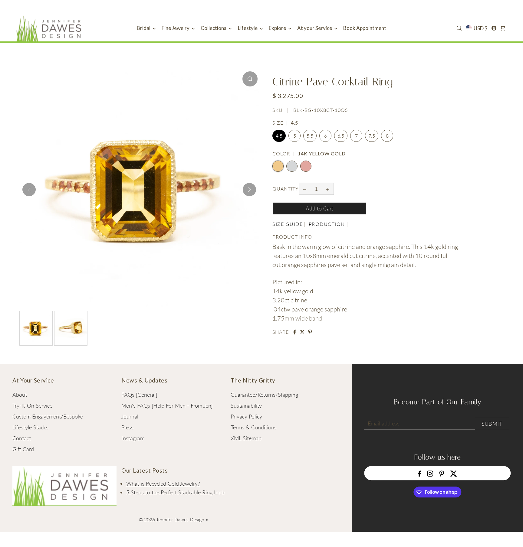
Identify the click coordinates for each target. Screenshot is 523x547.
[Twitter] (453, 473)
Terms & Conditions (254, 427)
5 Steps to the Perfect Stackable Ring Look (175, 492)
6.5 (340, 136)
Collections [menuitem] (214, 28)
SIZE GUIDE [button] (287, 224)
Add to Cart (319, 208)
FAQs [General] (139, 394)
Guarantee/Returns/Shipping (264, 394)
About (19, 394)
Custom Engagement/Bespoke (47, 416)
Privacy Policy (246, 416)
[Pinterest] (441, 473)
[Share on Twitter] (302, 332)
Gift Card (23, 449)
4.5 (279, 136)
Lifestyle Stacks (30, 427)
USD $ (480, 28)
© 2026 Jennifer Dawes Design (171, 519)
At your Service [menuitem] (315, 28)
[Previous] (29, 189)
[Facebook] (419, 473)
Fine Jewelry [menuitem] (176, 28)
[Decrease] (305, 188)
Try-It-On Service (32, 405)
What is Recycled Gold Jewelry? (163, 483)
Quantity (285, 188)
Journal (129, 416)
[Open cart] (503, 28)
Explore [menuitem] (278, 28)
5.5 (310, 136)
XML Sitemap (246, 438)
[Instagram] (430, 473)
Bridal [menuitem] (144, 28)
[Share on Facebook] (294, 332)
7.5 (371, 136)
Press (127, 427)
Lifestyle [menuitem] (248, 28)
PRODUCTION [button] (327, 224)
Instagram (132, 438)
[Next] (249, 189)
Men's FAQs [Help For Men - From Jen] (166, 405)
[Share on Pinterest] (310, 332)
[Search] (459, 28)
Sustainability (246, 405)
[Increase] (328, 188)
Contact (21, 438)
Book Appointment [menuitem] (364, 28)
